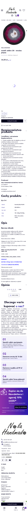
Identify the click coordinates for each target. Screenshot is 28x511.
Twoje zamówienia (5, 497)
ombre (25, 20)
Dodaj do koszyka (12, 121)
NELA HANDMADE (5, 47)
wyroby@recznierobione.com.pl (8, 191)
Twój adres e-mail (5, 408)
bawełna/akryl (19, 20)
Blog (2, 470)
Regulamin (3, 488)
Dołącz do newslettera (21, 407)
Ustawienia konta (5, 498)
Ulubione (3, 500)
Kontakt (3, 467)
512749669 (4, 189)
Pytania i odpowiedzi (6, 486)
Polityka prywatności (5, 489)
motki (14, 20)
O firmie (3, 468)
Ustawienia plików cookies (7, 491)
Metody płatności (5, 476)
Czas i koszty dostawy (6, 477)
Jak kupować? (4, 485)
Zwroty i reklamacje (5, 479)
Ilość (2, 111)
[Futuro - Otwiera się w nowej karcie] (14, 427)
